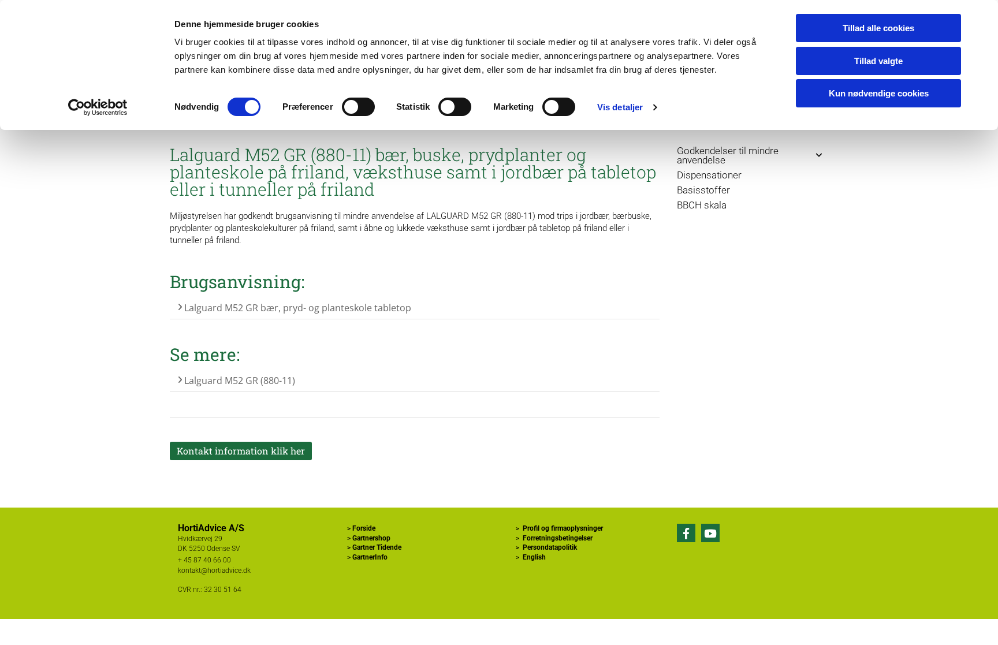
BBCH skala (702, 205)
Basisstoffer (703, 190)
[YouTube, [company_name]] (710, 533)
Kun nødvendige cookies (879, 93)
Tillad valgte (878, 61)
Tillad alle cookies (878, 28)
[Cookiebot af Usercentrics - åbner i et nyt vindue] (97, 107)
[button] (241, 451)
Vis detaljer (620, 107)
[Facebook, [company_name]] (686, 533)
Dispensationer (709, 175)
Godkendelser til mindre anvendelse (728, 155)
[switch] (358, 107)
